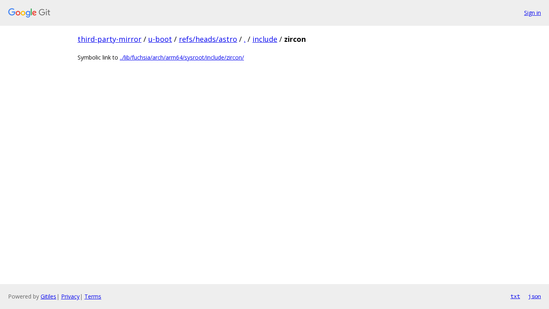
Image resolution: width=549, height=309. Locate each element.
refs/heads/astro (208, 39)
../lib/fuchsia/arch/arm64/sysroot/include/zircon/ (182, 57)
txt (515, 296)
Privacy (70, 296)
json (534, 296)
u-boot (160, 39)
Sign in (532, 12)
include (264, 39)
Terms (92, 296)
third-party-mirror (109, 39)
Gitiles (48, 296)
